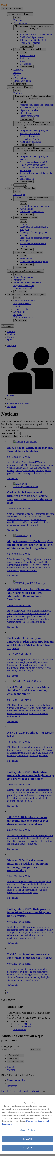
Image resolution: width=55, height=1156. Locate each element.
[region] (27, 1124)
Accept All (27, 1148)
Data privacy (32, 1121)
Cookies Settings (27, 1130)
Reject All (27, 1139)
